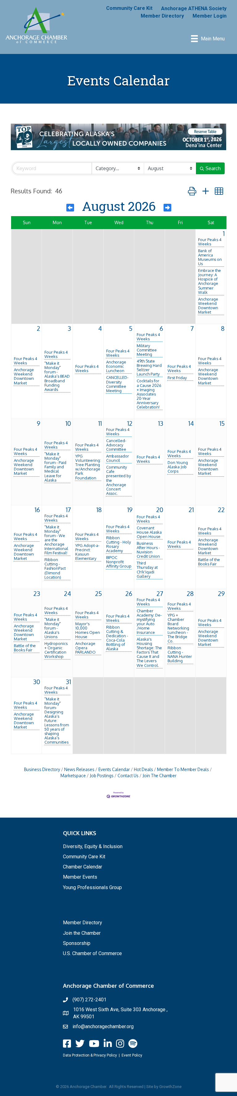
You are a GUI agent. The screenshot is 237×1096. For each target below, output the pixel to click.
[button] (192, 191)
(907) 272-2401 (89, 1000)
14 (191, 423)
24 (67, 593)
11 (100, 423)
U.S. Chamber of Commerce (92, 953)
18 (99, 510)
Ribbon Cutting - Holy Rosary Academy (118, 544)
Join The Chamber (160, 775)
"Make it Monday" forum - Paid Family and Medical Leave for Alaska (55, 467)
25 (98, 593)
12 (129, 423)
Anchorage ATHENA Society (194, 8)
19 (129, 510)
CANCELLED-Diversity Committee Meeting (117, 383)
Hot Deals (143, 769)
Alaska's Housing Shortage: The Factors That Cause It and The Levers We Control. (149, 652)
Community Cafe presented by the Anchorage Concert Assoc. (118, 480)
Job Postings (102, 775)
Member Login (210, 16)
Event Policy (132, 1055)
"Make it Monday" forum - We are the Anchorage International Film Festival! (56, 540)
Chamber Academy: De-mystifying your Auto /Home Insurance (149, 621)
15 (222, 423)
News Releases (79, 769)
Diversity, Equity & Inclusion (93, 846)
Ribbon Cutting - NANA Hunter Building (180, 654)
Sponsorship (76, 943)
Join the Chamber (82, 933)
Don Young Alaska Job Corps (178, 466)
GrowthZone (170, 1086)
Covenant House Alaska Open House (149, 532)
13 (160, 423)
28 (190, 593)
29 (221, 593)
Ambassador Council (117, 458)
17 (68, 510)
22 (221, 510)
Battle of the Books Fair (209, 561)
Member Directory (162, 16)
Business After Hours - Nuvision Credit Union (148, 549)
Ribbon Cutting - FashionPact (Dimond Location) (55, 568)
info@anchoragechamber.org (103, 1026)
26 (128, 593)
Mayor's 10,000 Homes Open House (87, 630)
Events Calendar (114, 769)
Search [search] (213, 168)
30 (36, 682)
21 (191, 510)
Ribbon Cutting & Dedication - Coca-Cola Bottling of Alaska (117, 638)
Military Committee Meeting (147, 349)
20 (159, 510)
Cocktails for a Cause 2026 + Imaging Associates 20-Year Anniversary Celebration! (149, 394)
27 (159, 593)
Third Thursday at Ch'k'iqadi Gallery (147, 569)
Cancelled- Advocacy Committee (116, 444)
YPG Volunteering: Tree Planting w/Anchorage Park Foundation (88, 467)
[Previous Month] (70, 207)
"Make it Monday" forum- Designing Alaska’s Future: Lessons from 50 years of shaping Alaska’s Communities (56, 721)
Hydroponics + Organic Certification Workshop (56, 650)
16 (37, 510)
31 (68, 682)
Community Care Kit (129, 8)
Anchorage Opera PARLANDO (85, 647)
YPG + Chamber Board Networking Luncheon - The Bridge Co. (178, 628)
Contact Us (128, 775)
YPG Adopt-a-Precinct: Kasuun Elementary (87, 551)
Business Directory (42, 769)
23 (36, 593)
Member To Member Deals (183, 769)
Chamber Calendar (82, 867)
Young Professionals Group (92, 887)
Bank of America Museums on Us (210, 257)
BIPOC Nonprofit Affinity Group (118, 561)
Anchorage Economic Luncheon (116, 366)
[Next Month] (167, 207)
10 (68, 423)
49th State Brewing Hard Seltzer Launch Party (149, 367)
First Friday (177, 378)
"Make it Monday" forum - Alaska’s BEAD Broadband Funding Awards (57, 376)
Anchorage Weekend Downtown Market (208, 305)
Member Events (80, 877)
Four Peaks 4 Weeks (210, 241)
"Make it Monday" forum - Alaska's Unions (52, 628)
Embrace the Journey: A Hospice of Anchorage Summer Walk (209, 281)
